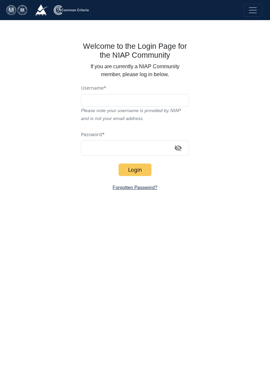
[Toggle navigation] (253, 10)
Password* (93, 134)
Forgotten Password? (135, 187)
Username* (93, 88)
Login (135, 169)
